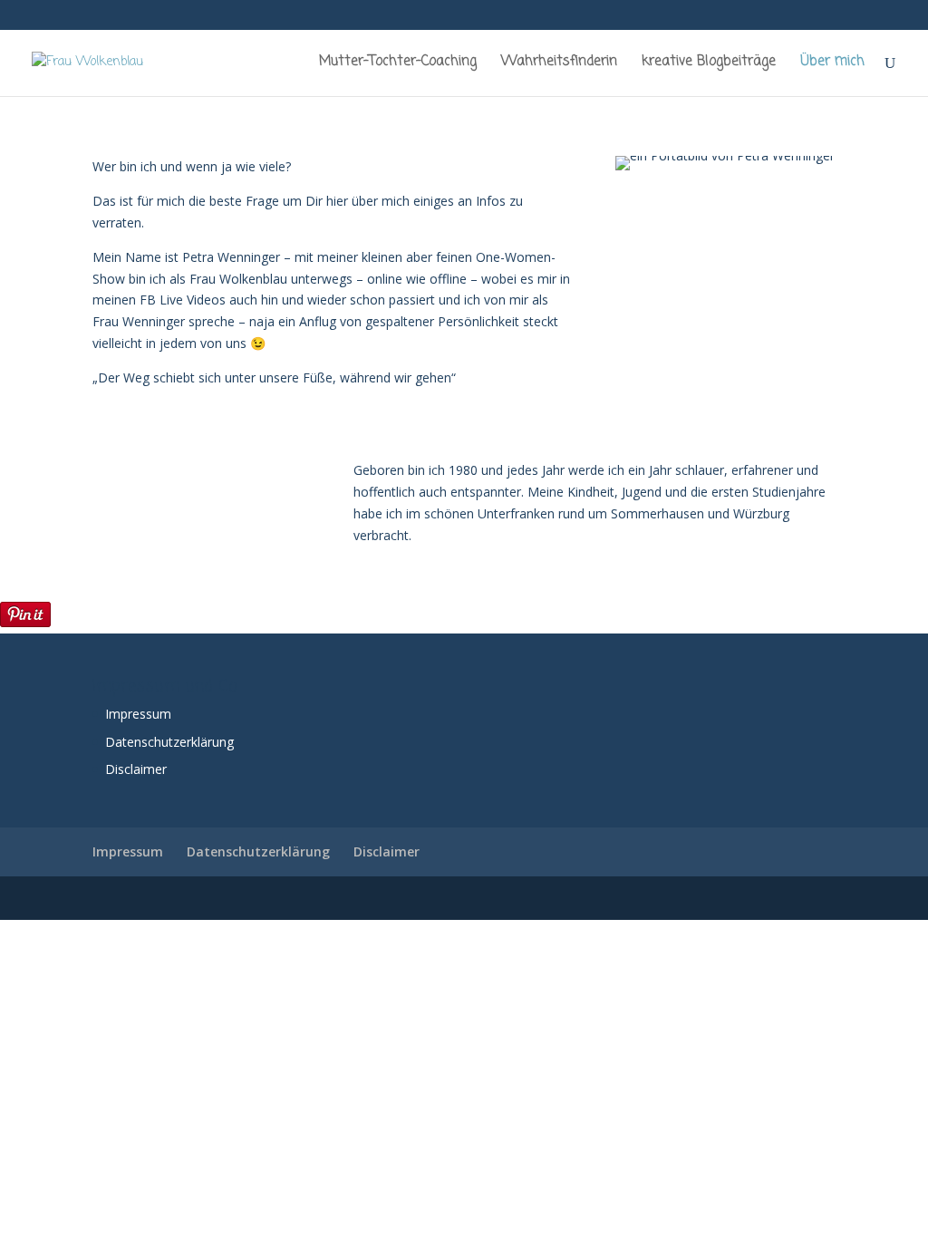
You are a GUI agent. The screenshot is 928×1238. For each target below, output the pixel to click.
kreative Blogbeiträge (709, 63)
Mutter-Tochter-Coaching (398, 63)
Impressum (138, 713)
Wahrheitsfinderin (559, 63)
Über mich (832, 63)
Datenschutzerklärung (169, 741)
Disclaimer (136, 769)
